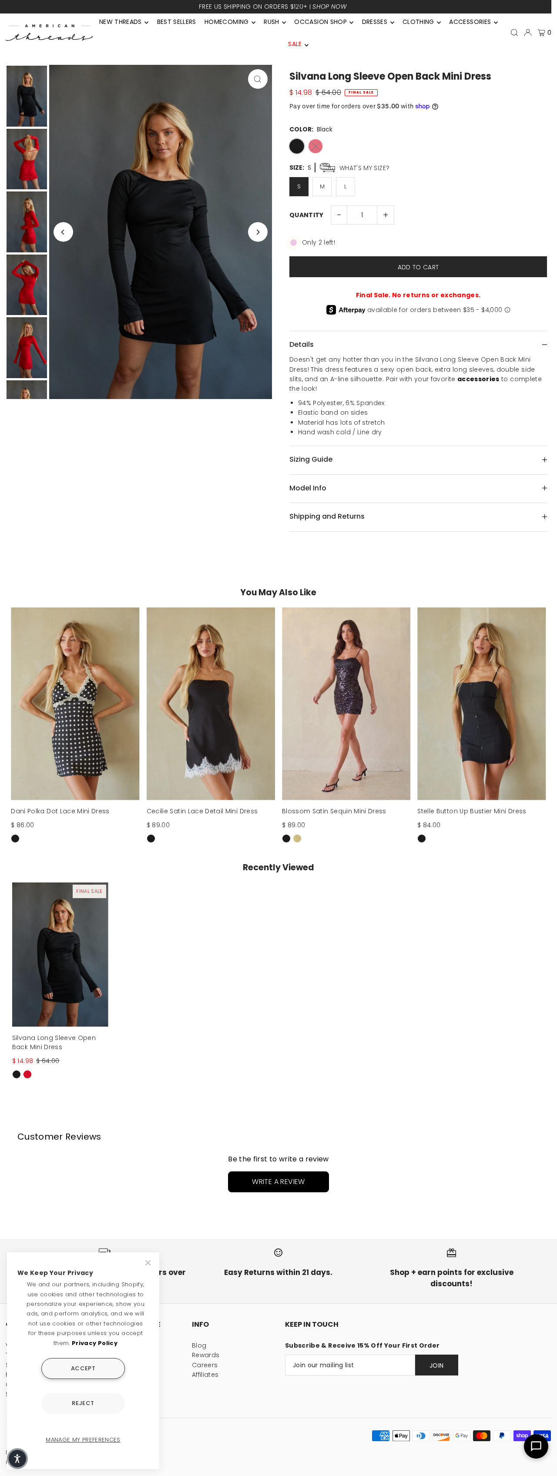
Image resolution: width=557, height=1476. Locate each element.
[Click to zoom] (258, 79)
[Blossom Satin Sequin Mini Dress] (346, 703)
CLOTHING (418, 21)
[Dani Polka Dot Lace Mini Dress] (75, 703)
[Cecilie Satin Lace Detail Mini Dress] (211, 703)
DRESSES (374, 21)
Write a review (278, 1182)
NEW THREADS (120, 21)
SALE (295, 44)
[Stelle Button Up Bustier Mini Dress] (481, 703)
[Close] (149, 1263)
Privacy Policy (94, 1343)
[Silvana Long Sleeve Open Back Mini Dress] (60, 954)
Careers (205, 1365)
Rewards (205, 1355)
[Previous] (63, 232)
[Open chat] (536, 1446)
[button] (17, 1458)
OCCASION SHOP (320, 21)
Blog (199, 1345)
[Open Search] (514, 32)
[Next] (258, 232)
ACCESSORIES (470, 21)
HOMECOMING (227, 21)
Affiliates (205, 1374)
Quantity (306, 215)
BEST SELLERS (176, 21)
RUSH (271, 21)
